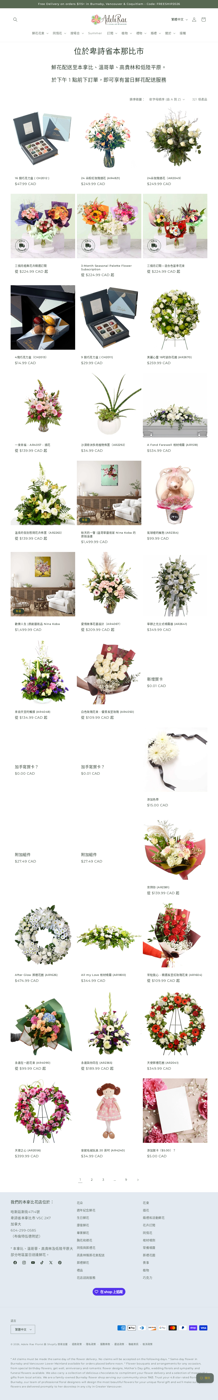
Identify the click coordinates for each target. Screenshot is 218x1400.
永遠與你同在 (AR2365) (96, 1062)
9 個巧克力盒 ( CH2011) (97, 357)
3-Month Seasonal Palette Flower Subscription (106, 267)
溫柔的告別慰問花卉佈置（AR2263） (39, 532)
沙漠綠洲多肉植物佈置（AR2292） (104, 444)
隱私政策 (91, 1344)
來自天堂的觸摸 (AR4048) (32, 711)
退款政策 (77, 1344)
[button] (15, 19)
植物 (146, 1270)
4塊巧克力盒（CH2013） (31, 357)
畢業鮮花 (83, 1233)
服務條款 (105, 1344)
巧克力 (147, 1278)
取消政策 (148, 1344)
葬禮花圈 (149, 1255)
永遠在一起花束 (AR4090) (32, 1062)
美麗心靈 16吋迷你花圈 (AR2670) (169, 357)
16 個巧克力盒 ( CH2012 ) (32, 178)
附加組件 (23, 855)
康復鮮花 (83, 1225)
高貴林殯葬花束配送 (91, 1255)
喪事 (146, 1263)
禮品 (80, 1270)
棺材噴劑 (149, 1240)
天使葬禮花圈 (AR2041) (163, 1062)
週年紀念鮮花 (86, 1210)
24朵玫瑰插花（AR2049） (165, 178)
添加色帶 (153, 799)
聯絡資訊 (134, 1344)
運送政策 (119, 1344)
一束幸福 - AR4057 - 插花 (32, 444)
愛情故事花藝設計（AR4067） (101, 624)
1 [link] (80, 1180)
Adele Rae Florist (32, 1344)
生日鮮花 (83, 1218)
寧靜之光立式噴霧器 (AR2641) (167, 624)
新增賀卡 (155, 679)
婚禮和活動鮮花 (154, 1218)
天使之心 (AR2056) (28, 1150)
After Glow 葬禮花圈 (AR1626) (36, 975)
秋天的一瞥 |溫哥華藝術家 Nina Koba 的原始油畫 (108, 534)
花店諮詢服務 (86, 1278)
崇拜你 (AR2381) (158, 887)
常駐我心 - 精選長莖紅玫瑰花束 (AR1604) (174, 975)
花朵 (80, 1203)
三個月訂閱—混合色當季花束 (166, 265)
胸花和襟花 (84, 1240)
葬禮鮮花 (83, 1263)
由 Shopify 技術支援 (56, 1344)
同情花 (147, 1233)
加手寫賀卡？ (27, 767)
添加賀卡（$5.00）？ (161, 1150)
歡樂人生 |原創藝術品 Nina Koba (37, 624)
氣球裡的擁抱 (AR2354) (163, 532)
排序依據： (137, 99)
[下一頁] (137, 1180)
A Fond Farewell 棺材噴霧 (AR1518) (172, 444)
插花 (146, 1210)
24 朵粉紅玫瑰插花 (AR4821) (100, 178)
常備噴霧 (149, 1248)
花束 (146, 1203)
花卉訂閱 (149, 1225)
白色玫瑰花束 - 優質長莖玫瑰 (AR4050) (107, 711)
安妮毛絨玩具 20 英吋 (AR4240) (103, 1150)
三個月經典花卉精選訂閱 (31, 265)
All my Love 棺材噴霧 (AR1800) (103, 975)
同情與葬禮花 (86, 1248)
